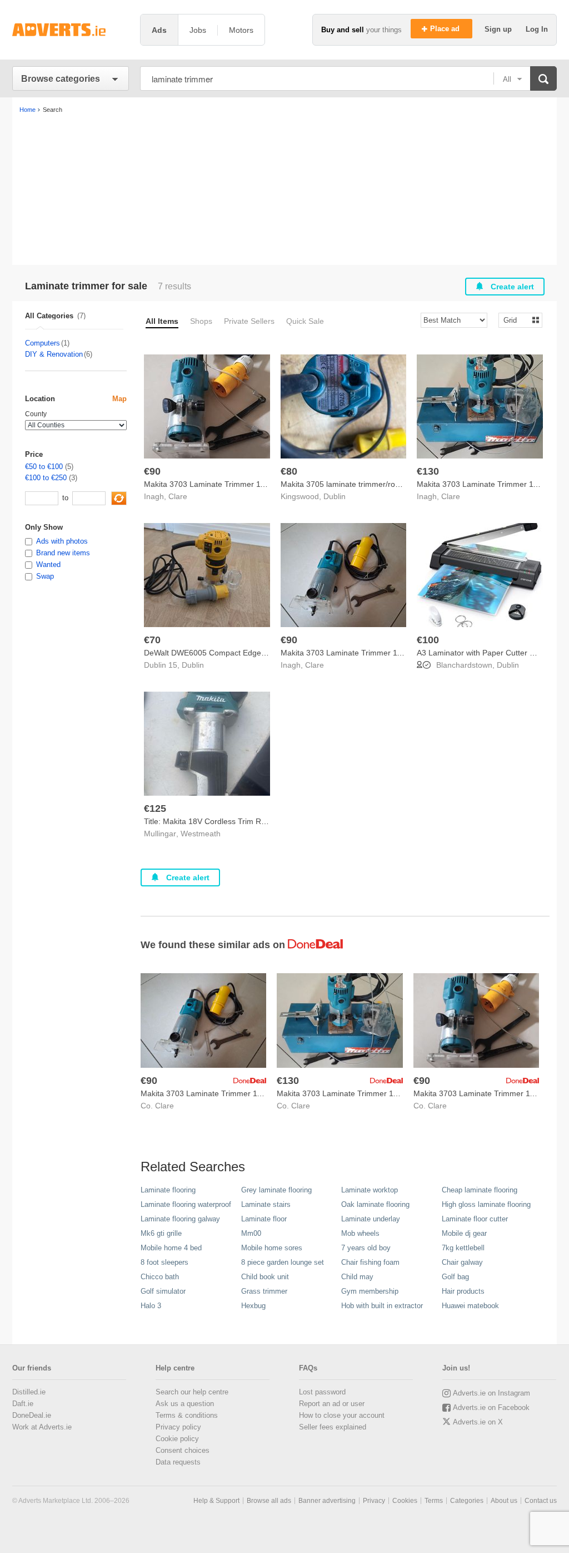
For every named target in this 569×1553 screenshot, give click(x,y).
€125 (155, 808)
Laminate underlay (370, 1219)
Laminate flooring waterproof (186, 1204)
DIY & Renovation (54, 354)
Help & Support (216, 1501)
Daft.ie (22, 1403)
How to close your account (342, 1415)
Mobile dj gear (464, 1233)
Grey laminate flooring (276, 1190)
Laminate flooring (168, 1190)
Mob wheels (360, 1233)
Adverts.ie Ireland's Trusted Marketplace (70, 30)
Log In (537, 29)
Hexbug (253, 1305)
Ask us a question (185, 1403)
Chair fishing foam (370, 1262)
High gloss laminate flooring (486, 1204)
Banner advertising (327, 1501)
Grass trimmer (264, 1291)
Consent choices (182, 1450)
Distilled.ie (29, 1392)
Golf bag (455, 1277)
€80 (289, 471)
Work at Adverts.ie (42, 1427)
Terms (434, 1501)
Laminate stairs (266, 1204)
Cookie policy (177, 1438)
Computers (42, 343)
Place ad (446, 28)
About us (504, 1501)
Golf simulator (163, 1291)
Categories (466, 1501)
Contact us (541, 1501)
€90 (152, 471)
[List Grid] (516, 319)
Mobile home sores (271, 1248)
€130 (428, 471)
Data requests (178, 1462)
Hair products (463, 1291)
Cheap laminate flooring (479, 1190)
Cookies (404, 1501)
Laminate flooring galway (180, 1219)
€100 (428, 639)
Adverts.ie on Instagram (491, 1393)
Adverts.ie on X (478, 1422)
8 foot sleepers (164, 1262)
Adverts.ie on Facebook (491, 1407)
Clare (177, 496)
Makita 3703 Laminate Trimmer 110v (208, 484)
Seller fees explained (332, 1427)
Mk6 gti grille (161, 1233)
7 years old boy (366, 1248)
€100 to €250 (46, 478)
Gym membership (369, 1291)
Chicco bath (160, 1277)
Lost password (322, 1392)
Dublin (334, 496)
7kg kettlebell (463, 1248)
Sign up (499, 29)
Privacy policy (178, 1427)
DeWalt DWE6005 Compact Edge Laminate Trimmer (236, 652)
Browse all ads (269, 1501)
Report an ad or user (332, 1403)
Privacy (374, 1501)
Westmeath (201, 833)
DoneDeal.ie (31, 1415)
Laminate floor (264, 1219)
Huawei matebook (470, 1305)
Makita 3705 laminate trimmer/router (345, 484)
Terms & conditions (187, 1415)
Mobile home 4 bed (171, 1248)
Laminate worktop (369, 1190)
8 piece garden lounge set (282, 1262)
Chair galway (462, 1262)
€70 (152, 639)
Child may (357, 1277)
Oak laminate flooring (375, 1204)
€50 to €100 (44, 466)
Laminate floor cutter (475, 1219)
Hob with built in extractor (382, 1305)
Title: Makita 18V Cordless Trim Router (211, 821)
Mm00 (251, 1233)
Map (119, 398)
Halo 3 (151, 1305)
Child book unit (265, 1277)
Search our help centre (192, 1392)
